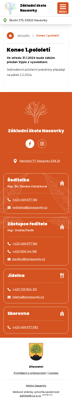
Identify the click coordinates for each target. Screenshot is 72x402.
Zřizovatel (36, 366)
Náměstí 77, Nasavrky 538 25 (39, 161)
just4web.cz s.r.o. (30, 395)
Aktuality (23, 36)
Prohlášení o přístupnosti (30, 373)
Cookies (53, 373)
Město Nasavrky (36, 385)
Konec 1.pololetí (47, 36)
